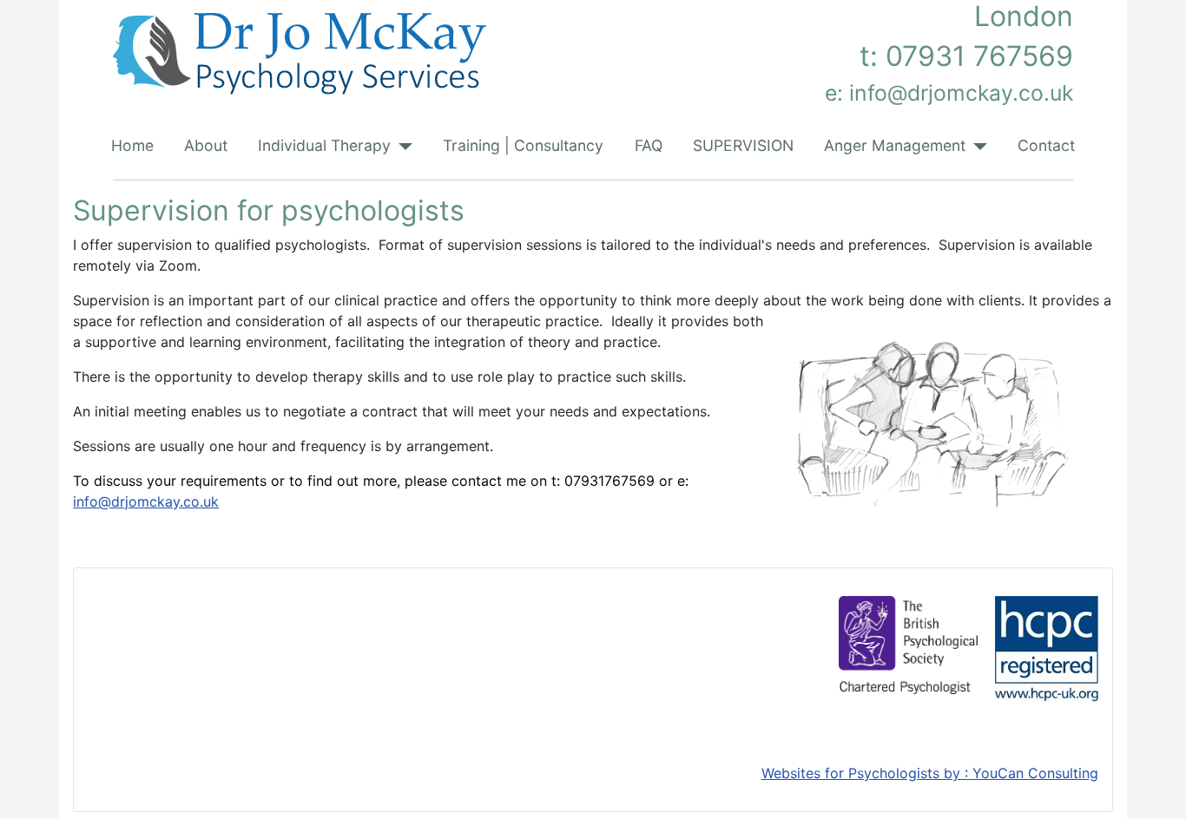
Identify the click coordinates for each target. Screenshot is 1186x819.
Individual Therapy (324, 145)
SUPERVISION (743, 145)
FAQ (648, 145)
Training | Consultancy (523, 145)
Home (132, 145)
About (205, 145)
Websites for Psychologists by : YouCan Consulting (929, 773)
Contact (1046, 145)
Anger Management (894, 145)
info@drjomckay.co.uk (146, 501)
